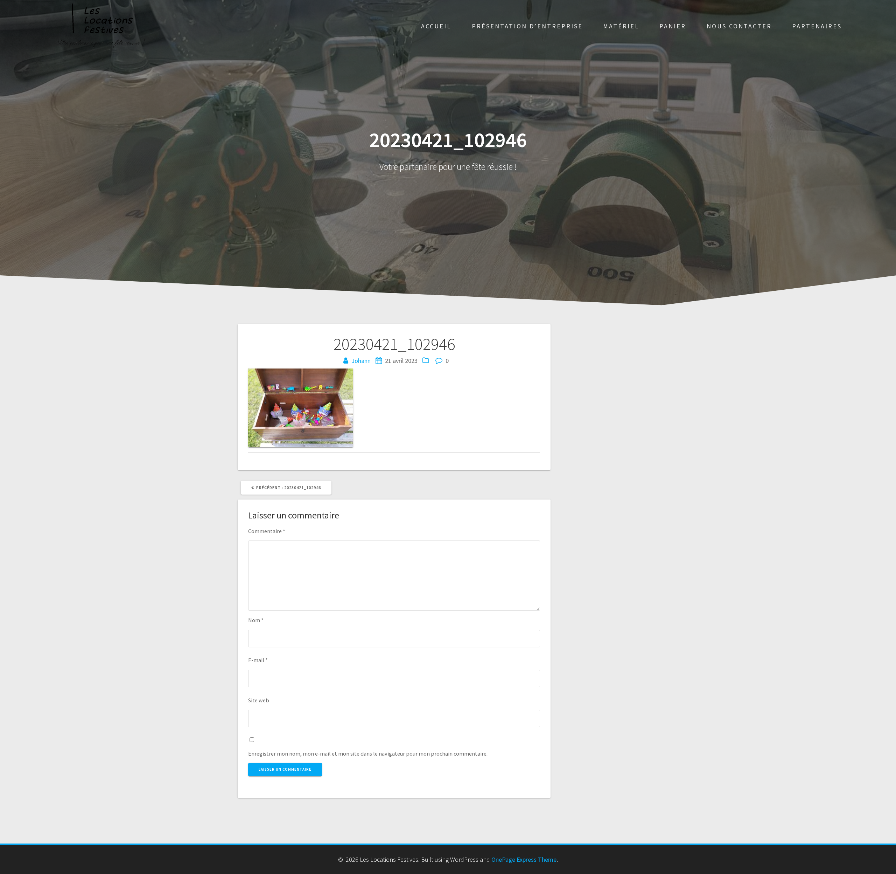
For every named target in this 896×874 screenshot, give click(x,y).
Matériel (621, 26)
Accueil (436, 26)
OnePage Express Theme (523, 859)
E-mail (258, 659)
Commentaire (266, 531)
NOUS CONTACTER (739, 26)
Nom (256, 620)
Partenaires (817, 26)
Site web (258, 700)
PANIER (672, 26)
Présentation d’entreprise (527, 26)
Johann (361, 361)
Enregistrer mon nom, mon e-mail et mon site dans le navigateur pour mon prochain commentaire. (368, 753)
